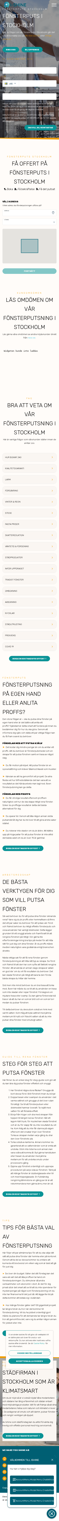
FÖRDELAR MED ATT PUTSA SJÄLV (22, 743)
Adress (6, 210)
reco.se (31, 337)
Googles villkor (20, 118)
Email (7, 91)
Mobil (7, 78)
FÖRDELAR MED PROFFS (16, 794)
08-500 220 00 (32, 35)
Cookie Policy (39, 1343)
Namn (7, 65)
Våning (6, 219)
